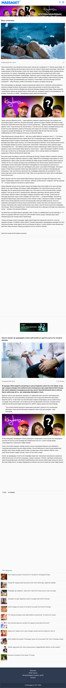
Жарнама (33, 670)
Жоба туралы (33, 673)
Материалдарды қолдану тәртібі (33, 675)
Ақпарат (33, 677)
